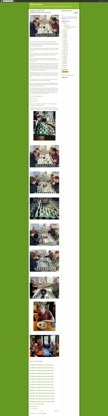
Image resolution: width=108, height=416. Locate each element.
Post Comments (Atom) (41, 413)
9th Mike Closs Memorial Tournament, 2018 (42, 387)
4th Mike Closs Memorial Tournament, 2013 (42, 373)
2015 (64, 42)
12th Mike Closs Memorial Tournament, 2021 (42, 396)
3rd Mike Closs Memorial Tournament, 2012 (42, 370)
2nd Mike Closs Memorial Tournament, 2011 (42, 367)
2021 (64, 31)
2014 (64, 44)
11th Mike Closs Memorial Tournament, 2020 (42, 393)
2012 (64, 47)
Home (42, 411)
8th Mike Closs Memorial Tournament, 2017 (42, 384)
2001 (64, 67)
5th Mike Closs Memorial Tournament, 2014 (42, 376)
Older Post (56, 411)
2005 (64, 60)
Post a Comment (33, 408)
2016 (64, 40)
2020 (64, 33)
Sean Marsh (65, 71)
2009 (64, 53)
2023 (64, 23)
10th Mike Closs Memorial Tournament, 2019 (42, 390)
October (66, 25)
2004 (64, 61)
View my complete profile (67, 75)
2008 (64, 54)
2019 (64, 35)
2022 (64, 30)
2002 (64, 65)
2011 (64, 49)
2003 (64, 63)
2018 (64, 37)
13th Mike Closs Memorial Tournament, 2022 (42, 398)
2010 (64, 51)
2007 (64, 56)
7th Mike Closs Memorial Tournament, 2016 (42, 382)
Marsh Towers (36, 4)
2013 (64, 46)
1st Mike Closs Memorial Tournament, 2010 (41, 365)
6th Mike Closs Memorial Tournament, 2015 (42, 379)
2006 (64, 58)
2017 (64, 39)
